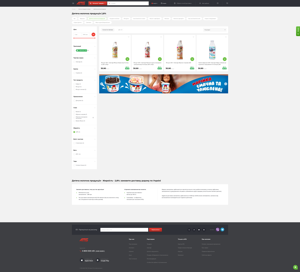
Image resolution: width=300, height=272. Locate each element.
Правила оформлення (208, 251)
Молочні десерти (179, 18)
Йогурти (126, 18)
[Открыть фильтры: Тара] (95, 161)
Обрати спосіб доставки (184, 3)
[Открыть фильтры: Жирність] (95, 128)
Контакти (131, 248)
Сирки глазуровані (210, 18)
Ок (93, 34)
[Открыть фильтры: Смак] (95, 108)
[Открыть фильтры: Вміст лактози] (95, 139)
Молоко (167, 18)
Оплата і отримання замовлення (211, 244)
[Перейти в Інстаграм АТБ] (204, 230)
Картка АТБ (181, 244)
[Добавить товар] (127, 59)
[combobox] (215, 30)
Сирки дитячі (78, 22)
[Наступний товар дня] (225, 83)
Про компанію (133, 244)
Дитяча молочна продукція (97, 18)
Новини (131, 251)
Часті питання (133, 259)
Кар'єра (180, 251)
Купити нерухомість (152, 251)
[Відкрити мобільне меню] (73, 3)
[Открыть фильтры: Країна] (95, 69)
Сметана (88, 22)
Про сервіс (205, 248)
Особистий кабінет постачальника (157, 262)
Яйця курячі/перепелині (103, 22)
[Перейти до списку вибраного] (218, 3)
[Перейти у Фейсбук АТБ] (194, 230)
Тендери (149, 244)
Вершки (82, 18)
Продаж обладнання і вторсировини (157, 255)
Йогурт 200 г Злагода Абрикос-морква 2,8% (178, 62)
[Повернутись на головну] (81, 3)
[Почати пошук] (109, 3)
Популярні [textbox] (207, 29)
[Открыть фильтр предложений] (95, 46)
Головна (73, 9)
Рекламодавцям (151, 259)
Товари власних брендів (185, 248)
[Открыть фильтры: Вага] (95, 150)
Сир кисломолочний (194, 18)
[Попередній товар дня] (101, 83)
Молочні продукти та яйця (84, 9)
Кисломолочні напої (139, 18)
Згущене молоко (114, 18)
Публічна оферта (206, 255)
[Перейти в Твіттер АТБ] (189, 230)
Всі (74, 18)
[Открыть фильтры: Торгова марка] (95, 58)
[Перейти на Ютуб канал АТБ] (199, 230)
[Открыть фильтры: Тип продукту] (95, 80)
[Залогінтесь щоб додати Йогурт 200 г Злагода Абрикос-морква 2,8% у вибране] (193, 37)
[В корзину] (227, 3)
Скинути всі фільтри (107, 29)
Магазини (181, 255)
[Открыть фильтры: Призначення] (95, 96)
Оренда (149, 248)
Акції (130, 255)
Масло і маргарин (155, 18)
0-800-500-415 (88, 251)
